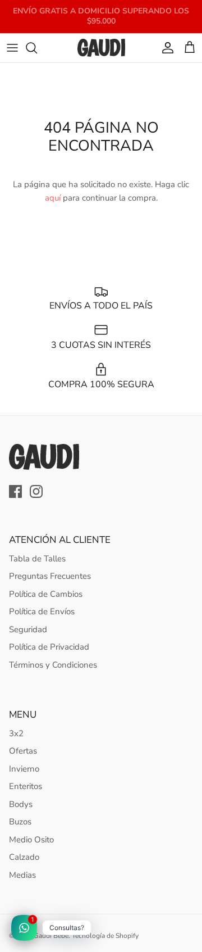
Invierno (24, 768)
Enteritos (25, 786)
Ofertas (23, 750)
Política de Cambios (45, 594)
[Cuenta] (165, 47)
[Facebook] (15, 491)
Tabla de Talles (37, 558)
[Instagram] (36, 491)
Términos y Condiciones (53, 664)
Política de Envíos (42, 611)
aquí (53, 197)
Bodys (21, 804)
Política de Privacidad (49, 646)
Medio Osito (31, 839)
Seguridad (28, 629)
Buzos (20, 821)
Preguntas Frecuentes (50, 576)
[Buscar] (37, 47)
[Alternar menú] (12, 47)
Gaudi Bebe (51, 935)
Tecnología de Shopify (105, 935)
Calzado (24, 857)
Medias (22, 875)
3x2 (16, 733)
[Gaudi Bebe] (101, 48)
